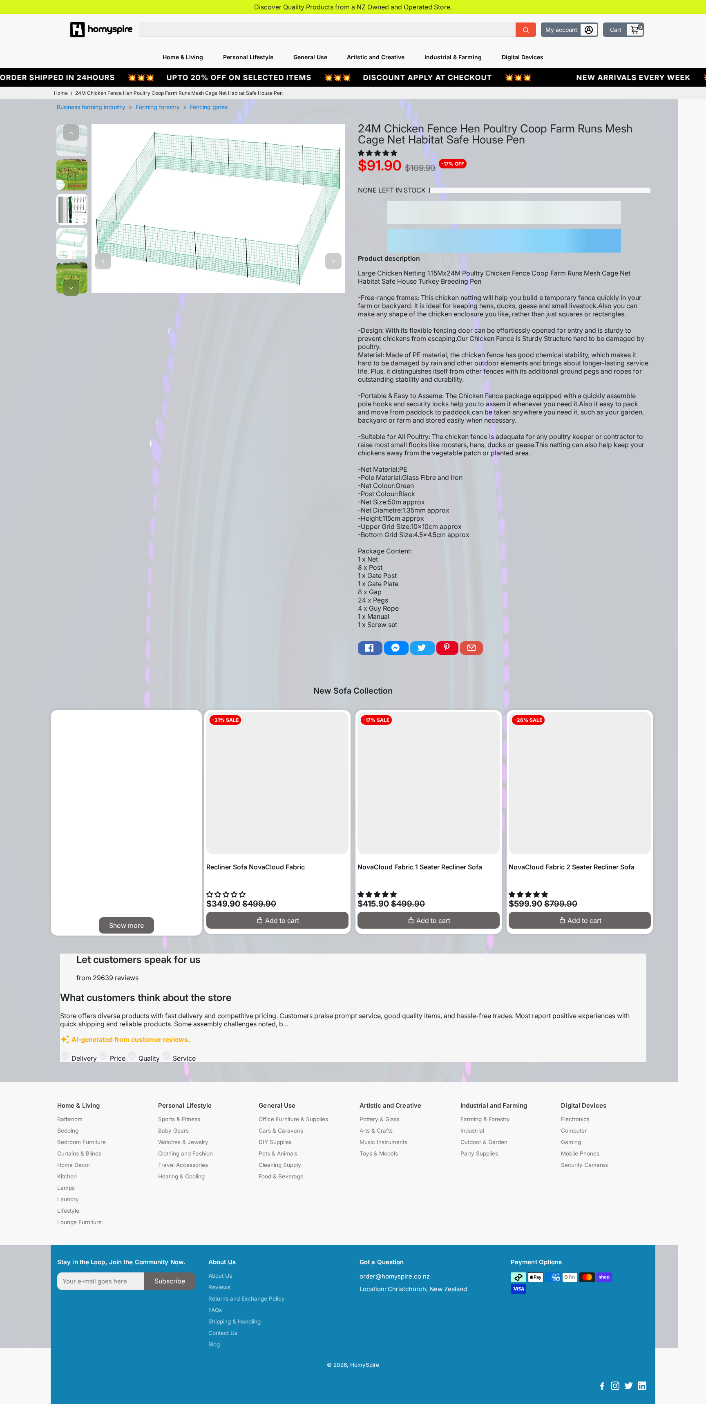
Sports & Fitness (179, 1119)
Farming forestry (158, 106)
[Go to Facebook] (370, 648)
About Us (220, 1275)
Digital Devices (522, 57)
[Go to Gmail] (471, 648)
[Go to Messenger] (396, 648)
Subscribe (169, 1281)
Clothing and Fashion (185, 1153)
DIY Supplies (275, 1142)
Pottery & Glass (380, 1119)
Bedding (67, 1130)
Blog (214, 1344)
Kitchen (67, 1176)
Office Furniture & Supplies (293, 1119)
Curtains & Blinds (79, 1153)
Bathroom (70, 1119)
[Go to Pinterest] (447, 648)
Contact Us (222, 1333)
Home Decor (73, 1165)
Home (61, 93)
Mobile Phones (580, 1153)
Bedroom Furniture (81, 1142)
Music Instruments (383, 1142)
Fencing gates (209, 106)
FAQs (215, 1310)
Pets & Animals (278, 1153)
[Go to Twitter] (422, 648)
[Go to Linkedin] (642, 1387)
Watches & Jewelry (183, 1142)
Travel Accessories (183, 1165)
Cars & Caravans (281, 1130)
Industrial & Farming (453, 57)
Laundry (68, 1199)
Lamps (66, 1188)
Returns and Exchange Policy (246, 1298)
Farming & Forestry (485, 1119)
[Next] (71, 288)
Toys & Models (379, 1153)
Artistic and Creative (375, 57)
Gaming (571, 1142)
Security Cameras (584, 1165)
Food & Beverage (281, 1176)
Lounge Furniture (79, 1222)
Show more (126, 925)
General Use (310, 57)
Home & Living (183, 57)
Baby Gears (173, 1130)
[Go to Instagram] (615, 1387)
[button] (378, 153)
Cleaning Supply (280, 1165)
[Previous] (71, 132)
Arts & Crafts (376, 1130)
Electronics (575, 1119)
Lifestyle (68, 1210)
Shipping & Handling (234, 1321)
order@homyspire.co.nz (395, 1276)
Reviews (219, 1287)
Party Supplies (479, 1153)
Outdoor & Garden (483, 1142)
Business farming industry (91, 106)
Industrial (472, 1130)
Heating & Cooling (181, 1176)
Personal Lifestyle (248, 57)
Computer (574, 1130)
